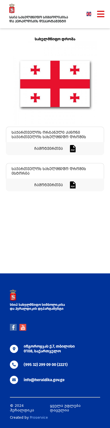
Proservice (39, 418)
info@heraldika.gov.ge (44, 379)
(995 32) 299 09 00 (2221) (46, 364)
